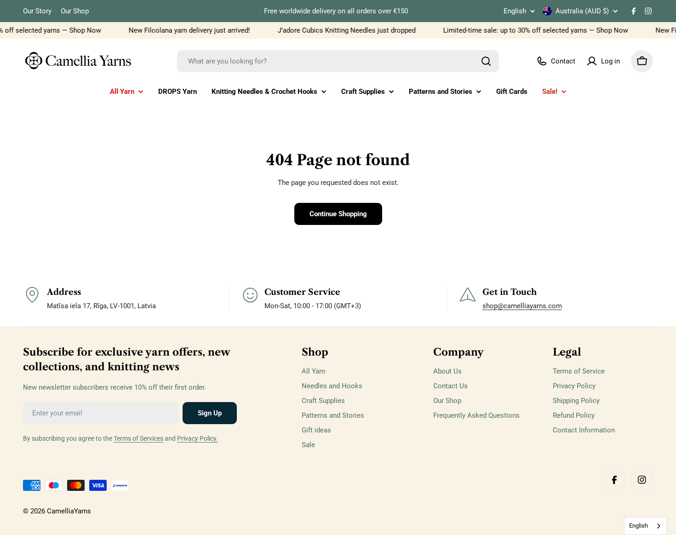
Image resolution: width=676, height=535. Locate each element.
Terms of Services (138, 438)
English (515, 11)
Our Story (37, 11)
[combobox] (338, 61)
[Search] (486, 61)
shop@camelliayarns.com (522, 306)
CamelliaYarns (69, 511)
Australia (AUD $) (582, 11)
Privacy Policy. (197, 438)
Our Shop (75, 11)
